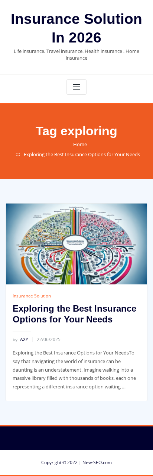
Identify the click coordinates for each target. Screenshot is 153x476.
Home (80, 144)
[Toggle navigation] (76, 87)
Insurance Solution (32, 296)
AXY (20, 339)
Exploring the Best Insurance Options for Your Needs (82, 154)
